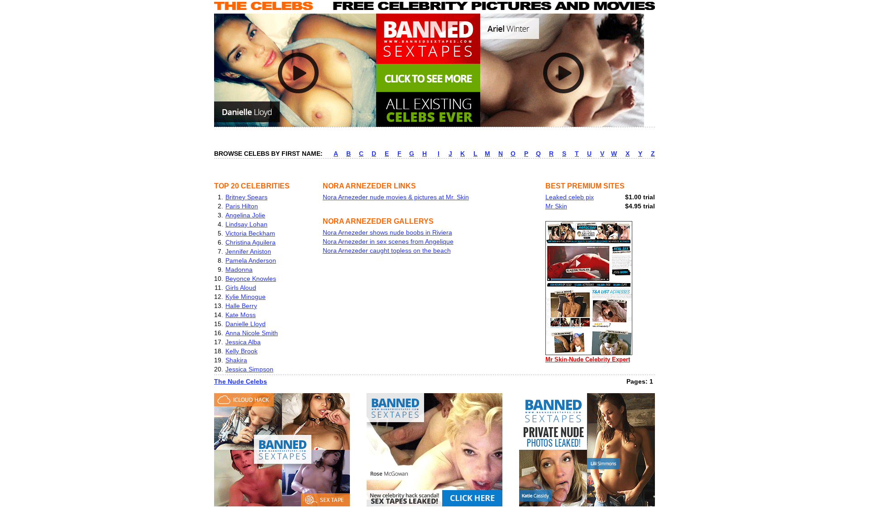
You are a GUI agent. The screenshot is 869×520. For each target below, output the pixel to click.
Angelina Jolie (245, 215)
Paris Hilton (241, 206)
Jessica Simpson (249, 369)
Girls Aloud (240, 287)
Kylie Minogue (245, 296)
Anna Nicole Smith (251, 333)
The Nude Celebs (240, 381)
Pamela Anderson (250, 260)
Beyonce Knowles (250, 278)
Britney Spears (246, 197)
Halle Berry (241, 305)
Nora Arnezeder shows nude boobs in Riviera (387, 232)
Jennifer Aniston (248, 251)
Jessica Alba (243, 342)
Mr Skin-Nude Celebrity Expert (587, 359)
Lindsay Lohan (246, 224)
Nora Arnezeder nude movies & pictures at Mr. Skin (396, 197)
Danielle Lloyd (245, 323)
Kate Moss (240, 314)
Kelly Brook (241, 351)
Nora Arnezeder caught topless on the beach (387, 250)
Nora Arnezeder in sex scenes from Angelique (388, 241)
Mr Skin (556, 206)
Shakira (236, 360)
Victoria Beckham (250, 233)
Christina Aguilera (250, 242)
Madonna (239, 269)
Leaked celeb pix (569, 197)
